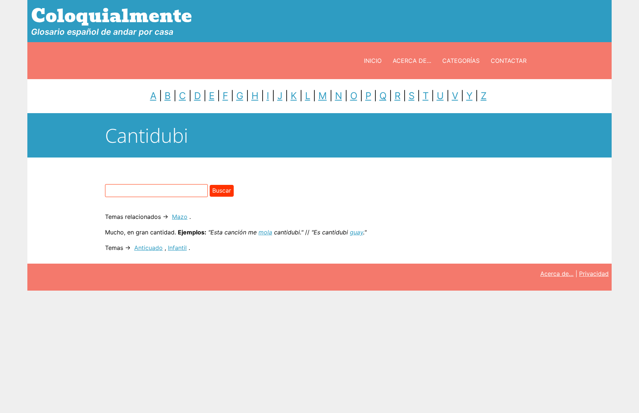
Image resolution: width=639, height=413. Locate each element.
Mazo (179, 216)
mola (265, 232)
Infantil (177, 247)
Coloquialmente (111, 16)
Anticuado (148, 247)
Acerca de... (412, 60)
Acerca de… (557, 273)
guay (356, 232)
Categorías (461, 60)
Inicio (373, 60)
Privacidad (594, 273)
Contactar (509, 60)
